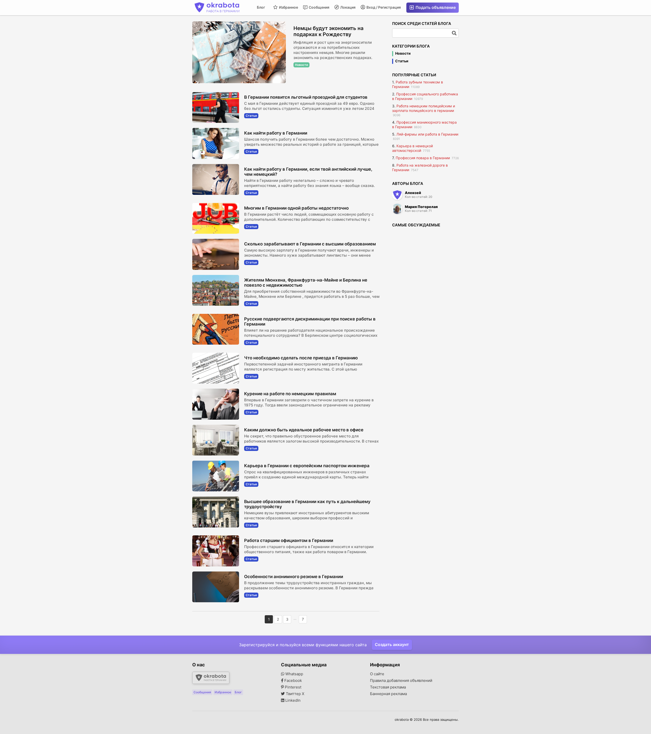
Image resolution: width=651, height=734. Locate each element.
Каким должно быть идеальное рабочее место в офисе (303, 429)
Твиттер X (294, 694)
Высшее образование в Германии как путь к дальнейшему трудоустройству (307, 504)
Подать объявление (435, 7)
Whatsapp (293, 674)
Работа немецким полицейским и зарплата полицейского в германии (423, 108)
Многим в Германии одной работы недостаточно (296, 208)
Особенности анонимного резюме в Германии (293, 576)
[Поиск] (454, 33)
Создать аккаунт (392, 644)
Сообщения (318, 7)
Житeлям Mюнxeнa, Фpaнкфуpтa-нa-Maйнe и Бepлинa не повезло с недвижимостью (305, 282)
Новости (403, 53)
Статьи (401, 61)
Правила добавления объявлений (401, 680)
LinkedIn (292, 700)
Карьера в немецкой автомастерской (412, 148)
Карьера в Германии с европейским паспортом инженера (306, 465)
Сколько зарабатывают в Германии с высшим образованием (310, 243)
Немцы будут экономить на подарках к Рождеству (328, 31)
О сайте (377, 674)
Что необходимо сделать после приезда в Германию (301, 357)
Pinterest (292, 687)
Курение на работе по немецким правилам (290, 393)
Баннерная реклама (388, 694)
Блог (261, 7)
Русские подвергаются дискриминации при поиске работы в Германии (310, 321)
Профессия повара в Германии (423, 158)
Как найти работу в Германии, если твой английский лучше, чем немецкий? (308, 172)
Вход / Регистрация (383, 7)
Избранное (288, 7)
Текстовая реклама (388, 687)
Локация (347, 7)
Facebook (292, 680)
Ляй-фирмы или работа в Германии (427, 134)
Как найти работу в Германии (275, 133)
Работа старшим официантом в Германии (288, 540)
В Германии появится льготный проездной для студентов (305, 97)
